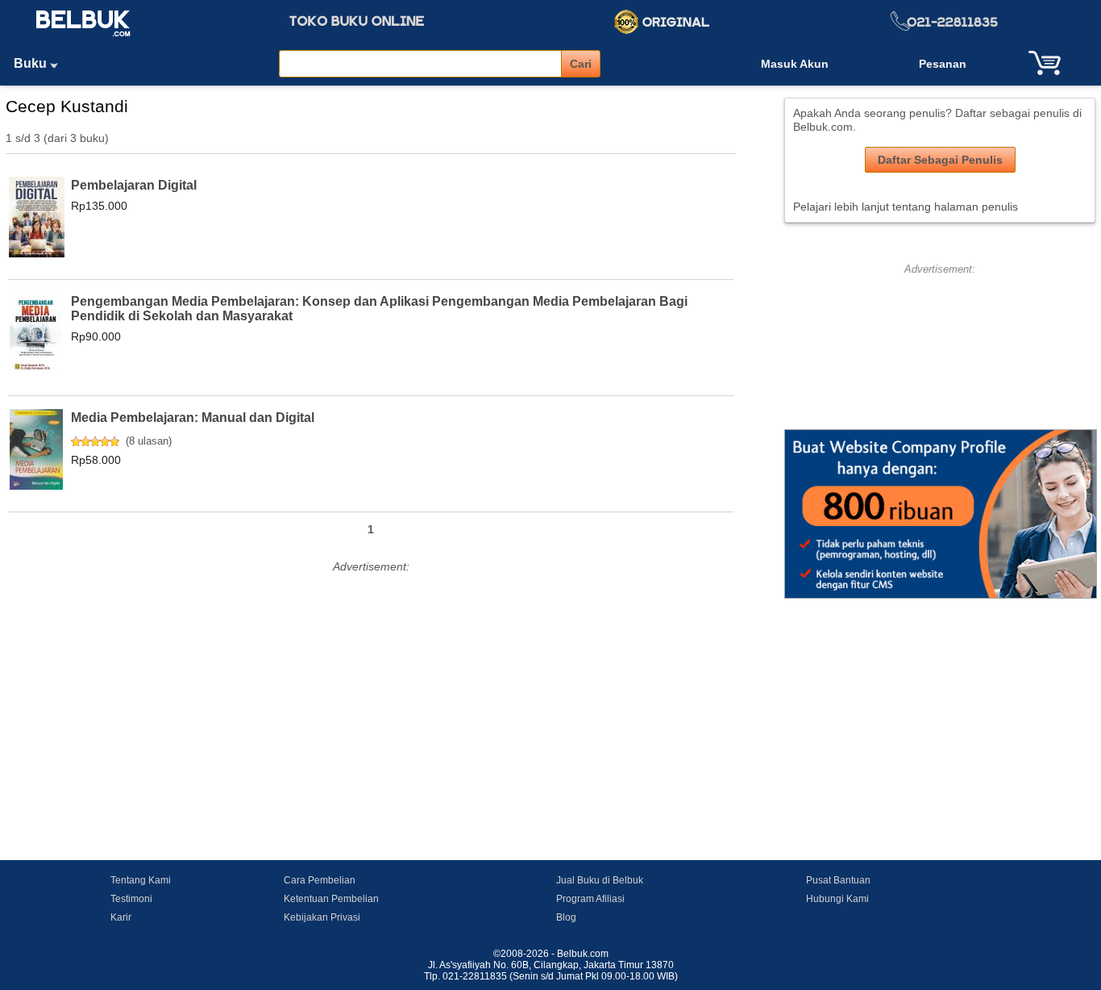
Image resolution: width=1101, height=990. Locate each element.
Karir (120, 917)
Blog (566, 917)
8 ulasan (148, 441)
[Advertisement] (371, 691)
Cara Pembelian (319, 880)
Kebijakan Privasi (322, 917)
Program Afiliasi (590, 898)
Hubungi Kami (837, 898)
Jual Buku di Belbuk (599, 880)
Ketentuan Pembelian (331, 898)
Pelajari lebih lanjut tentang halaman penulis (905, 206)
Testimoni (131, 898)
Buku (32, 63)
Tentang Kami (140, 880)
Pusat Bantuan (838, 880)
